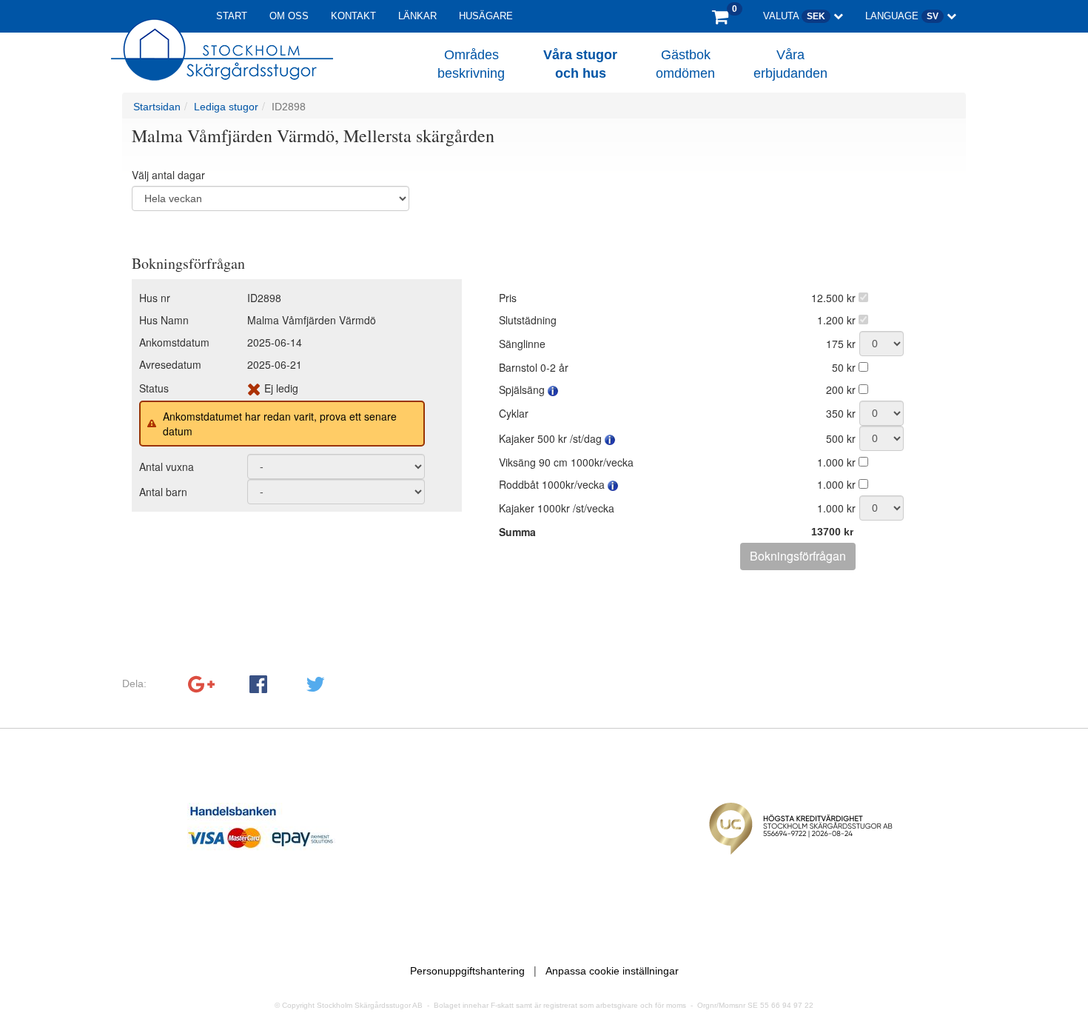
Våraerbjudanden (790, 64)
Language (901, 15)
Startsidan (157, 107)
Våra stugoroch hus (580, 64)
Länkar (417, 15)
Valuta (794, 15)
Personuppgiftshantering (467, 971)
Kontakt (353, 15)
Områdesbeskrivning (471, 64)
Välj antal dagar (168, 174)
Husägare (486, 15)
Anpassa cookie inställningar (612, 971)
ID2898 (289, 107)
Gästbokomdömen (685, 64)
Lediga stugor (226, 107)
